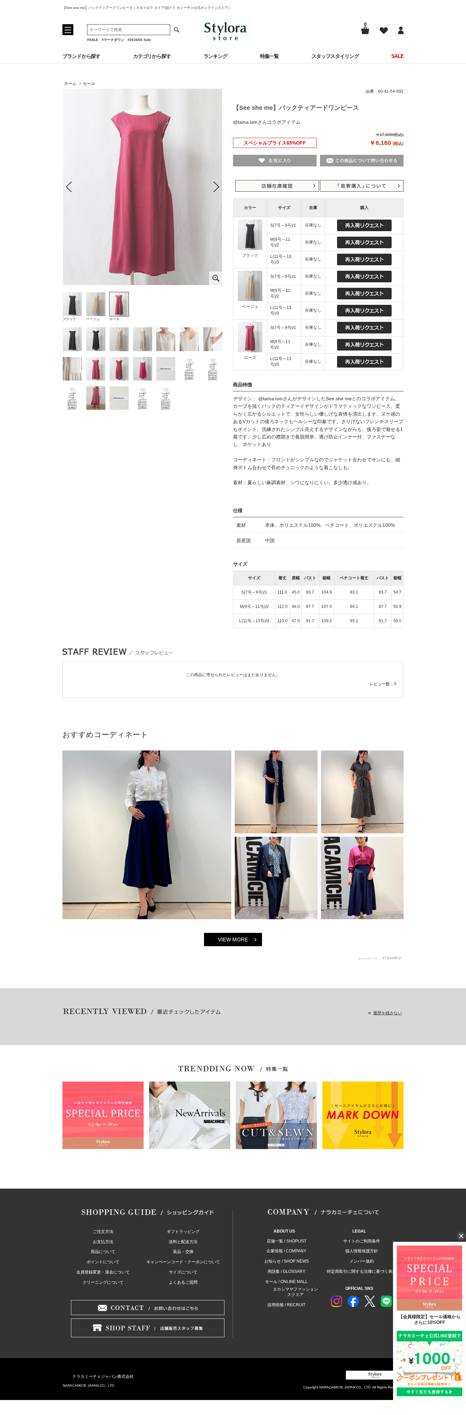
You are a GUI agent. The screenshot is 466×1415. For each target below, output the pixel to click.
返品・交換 (183, 1251)
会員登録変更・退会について (103, 1272)
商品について (103, 1251)
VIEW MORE (233, 939)
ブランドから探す (81, 56)
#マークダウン (113, 40)
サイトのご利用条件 (361, 1241)
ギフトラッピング (183, 1231)
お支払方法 (103, 1241)
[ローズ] (143, 187)
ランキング (216, 56)
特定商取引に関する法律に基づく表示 (361, 1271)
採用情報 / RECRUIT (286, 1304)
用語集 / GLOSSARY (286, 1271)
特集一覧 (269, 56)
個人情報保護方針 (361, 1251)
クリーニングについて (103, 1282)
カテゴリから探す (152, 56)
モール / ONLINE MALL (286, 1281)
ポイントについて (103, 1262)
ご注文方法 (103, 1231)
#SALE (92, 40)
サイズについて (183, 1272)
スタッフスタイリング (335, 56)
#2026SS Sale (139, 40)
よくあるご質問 (183, 1282)
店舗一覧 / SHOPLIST (286, 1241)
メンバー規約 (361, 1261)
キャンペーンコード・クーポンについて (183, 1262)
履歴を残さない (387, 1013)
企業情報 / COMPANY (286, 1251)
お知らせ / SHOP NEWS (286, 1261)
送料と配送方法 (183, 1241)
